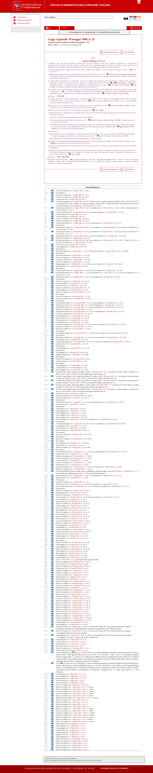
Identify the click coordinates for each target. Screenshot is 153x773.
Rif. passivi (64, 27)
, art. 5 (84, 734)
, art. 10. (86, 685)
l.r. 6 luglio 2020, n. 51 (74, 674)
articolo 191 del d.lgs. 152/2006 (119, 105)
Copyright (105, 768)
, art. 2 (84, 728)
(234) (103, 61)
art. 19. (84, 724)
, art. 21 (88, 648)
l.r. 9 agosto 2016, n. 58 (110, 467)
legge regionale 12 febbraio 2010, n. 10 (108, 159)
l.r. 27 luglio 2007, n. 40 (129, 240)
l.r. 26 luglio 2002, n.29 (78, 195)
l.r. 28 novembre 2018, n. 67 (76, 650)
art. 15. (86, 704)
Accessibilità (122, 768)
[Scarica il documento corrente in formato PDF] (135, 20)
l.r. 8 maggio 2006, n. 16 (78, 270)
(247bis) (52, 143)
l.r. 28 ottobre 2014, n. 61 (108, 208)
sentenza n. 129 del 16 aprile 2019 (84, 652)
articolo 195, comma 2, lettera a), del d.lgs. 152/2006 (105, 120)
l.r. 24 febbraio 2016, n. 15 (89, 206)
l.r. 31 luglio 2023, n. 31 (75, 726)
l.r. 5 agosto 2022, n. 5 (76, 719)
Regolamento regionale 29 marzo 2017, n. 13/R (69, 646)
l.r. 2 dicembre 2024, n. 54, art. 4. (79, 749)
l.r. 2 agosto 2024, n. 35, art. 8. (79, 739)
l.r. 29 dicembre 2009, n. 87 (98, 372)
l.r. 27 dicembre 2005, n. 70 (109, 240)
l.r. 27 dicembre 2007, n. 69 (75, 352)
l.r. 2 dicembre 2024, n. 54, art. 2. (79, 745)
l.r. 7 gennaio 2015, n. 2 (78, 570)
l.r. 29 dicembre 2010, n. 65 (79, 396)
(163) (99, 61)
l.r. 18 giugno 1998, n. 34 (78, 190)
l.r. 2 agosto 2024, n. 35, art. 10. (79, 741)
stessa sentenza (67, 663)
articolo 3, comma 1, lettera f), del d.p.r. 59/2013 (105, 101)
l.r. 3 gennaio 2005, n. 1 (77, 251)
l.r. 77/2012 (86, 473)
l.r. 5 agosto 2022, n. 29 (110, 251)
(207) (58, 157)
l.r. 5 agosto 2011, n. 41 (108, 272)
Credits (113, 768)
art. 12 (86, 696)
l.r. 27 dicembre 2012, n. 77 (80, 242)
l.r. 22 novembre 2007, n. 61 (79, 288)
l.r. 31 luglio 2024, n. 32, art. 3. (77, 737)
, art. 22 (84, 676)
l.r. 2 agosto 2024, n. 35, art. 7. (110, 484)
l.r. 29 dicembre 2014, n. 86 (113, 424)
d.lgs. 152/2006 (99, 110)
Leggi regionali (22, 17)
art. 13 (86, 700)
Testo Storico (136, 28)
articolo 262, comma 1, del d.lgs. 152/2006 (116, 93)
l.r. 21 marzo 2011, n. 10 (77, 398)
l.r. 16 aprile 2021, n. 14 (74, 680)
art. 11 (86, 687)
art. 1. (83, 680)
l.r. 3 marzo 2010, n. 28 (74, 393)
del (113, 83)
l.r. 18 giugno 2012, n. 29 (77, 447)
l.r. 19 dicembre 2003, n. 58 (109, 227)
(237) (58, 96)
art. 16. (87, 706)
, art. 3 (83, 730)
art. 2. (83, 683)
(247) (130, 70)
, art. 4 (83, 732)
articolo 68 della (116, 471)
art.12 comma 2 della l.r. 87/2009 (66, 374)
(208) (71, 159)
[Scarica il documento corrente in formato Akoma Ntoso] (139, 20)
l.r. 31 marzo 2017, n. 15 (75, 642)
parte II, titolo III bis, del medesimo (120, 85)
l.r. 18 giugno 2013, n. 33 (78, 475)
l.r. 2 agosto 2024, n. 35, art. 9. (110, 497)
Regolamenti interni (23, 23)
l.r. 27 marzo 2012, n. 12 (74, 445)
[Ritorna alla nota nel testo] (51, 190)
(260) (63, 91)
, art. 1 (86, 650)
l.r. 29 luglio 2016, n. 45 (77, 626)
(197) (88, 42)
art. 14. (86, 702)
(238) (62, 96)
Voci (49, 28)
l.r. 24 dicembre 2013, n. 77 (75, 478)
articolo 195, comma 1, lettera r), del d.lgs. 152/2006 (113, 136)
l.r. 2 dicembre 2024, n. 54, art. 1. (79, 743)
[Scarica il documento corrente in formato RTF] (131, 20)
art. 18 (87, 715)
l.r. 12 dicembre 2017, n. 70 (78, 648)
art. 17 (86, 708)
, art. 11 (120, 251)
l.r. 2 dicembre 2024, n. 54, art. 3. (79, 747)
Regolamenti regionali (24, 20)
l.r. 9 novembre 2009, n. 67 (79, 359)
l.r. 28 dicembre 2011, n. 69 (76, 430)
